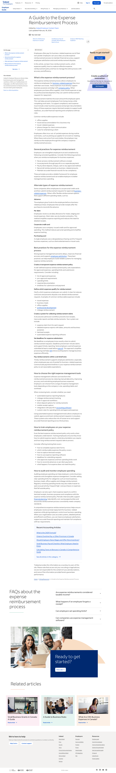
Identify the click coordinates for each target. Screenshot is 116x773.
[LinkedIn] (100, 770)
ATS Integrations (79, 753)
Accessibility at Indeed (63, 753)
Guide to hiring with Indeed (98, 747)
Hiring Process (44, 8)
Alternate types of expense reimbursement (16, 61)
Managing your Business (59, 8)
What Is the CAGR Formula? (46, 533)
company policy (64, 88)
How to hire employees (97, 742)
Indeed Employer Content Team (47, 28)
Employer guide (95, 739)
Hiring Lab (94, 753)
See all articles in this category (47, 557)
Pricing (38, 3)
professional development (46, 308)
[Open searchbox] (94, 9)
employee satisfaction (59, 256)
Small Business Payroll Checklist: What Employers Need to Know (58, 40)
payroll (60, 348)
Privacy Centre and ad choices (65, 750)
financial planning (40, 499)
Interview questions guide (97, 750)
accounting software (63, 408)
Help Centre (13, 743)
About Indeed (62, 739)
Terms (60, 747)
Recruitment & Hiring (30, 8)
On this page (7, 50)
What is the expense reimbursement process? (14, 53)
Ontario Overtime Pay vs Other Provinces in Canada (55, 536)
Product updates (95, 758)
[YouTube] (103, 770)
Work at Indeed (62, 755)
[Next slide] (88, 41)
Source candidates (79, 742)
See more (15, 69)
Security (60, 744)
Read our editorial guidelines (11, 90)
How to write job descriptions (98, 744)
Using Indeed (16, 8)
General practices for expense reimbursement (13, 57)
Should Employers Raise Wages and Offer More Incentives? (58, 540)
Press (60, 742)
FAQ (76, 755)
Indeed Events (95, 755)
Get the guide (100, 86)
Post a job (100, 58)
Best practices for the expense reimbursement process (13, 64)
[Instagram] (106, 770)
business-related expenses (62, 83)
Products (77, 744)
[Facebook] (97, 770)
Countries (61, 758)
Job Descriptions (75, 8)
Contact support (27, 743)
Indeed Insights (78, 750)
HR (51, 351)
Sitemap (60, 761)
